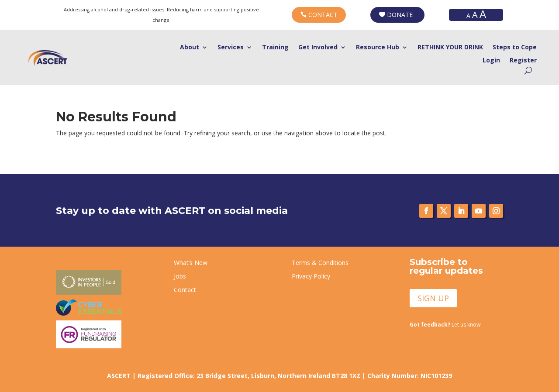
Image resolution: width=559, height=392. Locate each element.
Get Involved (318, 47)
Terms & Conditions (320, 262)
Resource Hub (377, 47)
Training (275, 47)
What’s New (190, 262)
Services (230, 47)
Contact (185, 289)
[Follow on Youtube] (479, 211)
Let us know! (446, 324)
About (189, 47)
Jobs (180, 276)
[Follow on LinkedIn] (461, 211)
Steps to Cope (515, 47)
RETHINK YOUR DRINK (450, 47)
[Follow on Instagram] (496, 211)
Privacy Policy (311, 276)
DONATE (400, 14)
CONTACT (323, 14)
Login (491, 60)
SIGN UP (433, 298)
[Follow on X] (444, 211)
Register (523, 60)
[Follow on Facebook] (426, 211)
